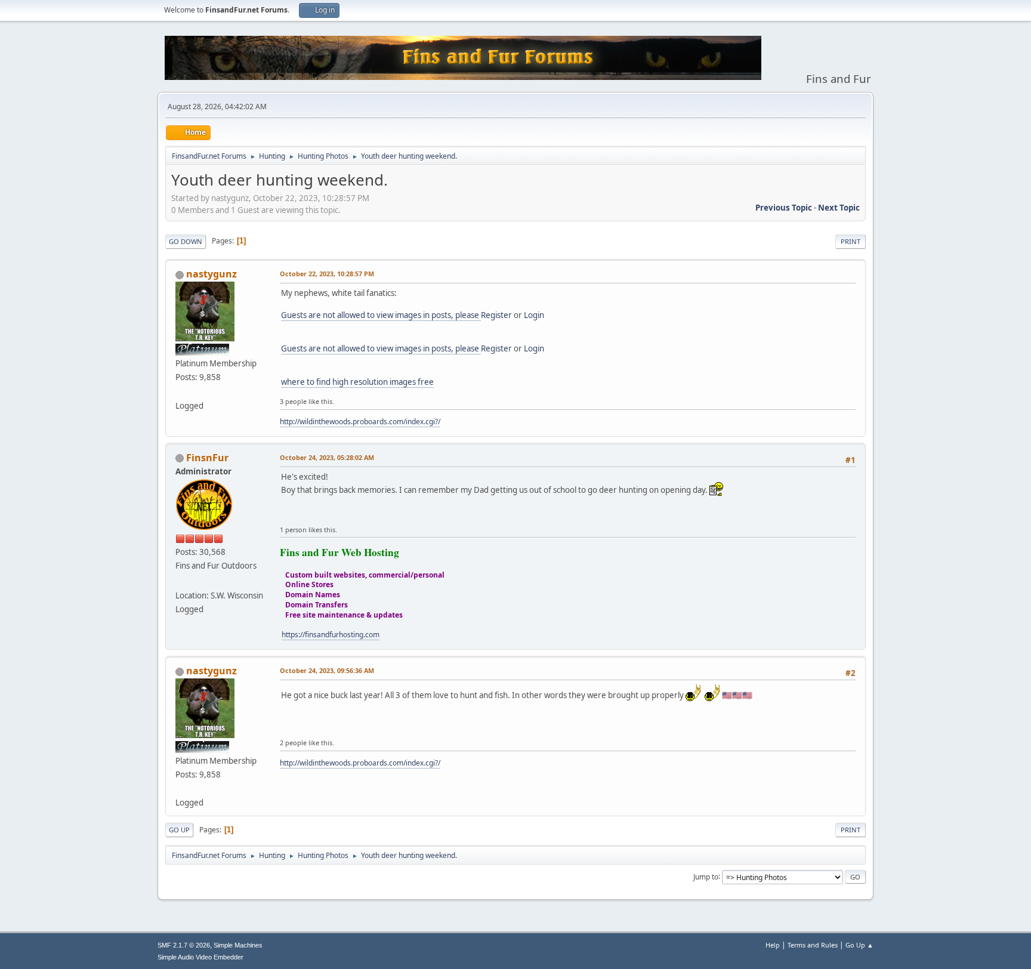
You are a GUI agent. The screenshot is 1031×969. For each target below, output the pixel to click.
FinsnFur (207, 457)
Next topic (839, 207)
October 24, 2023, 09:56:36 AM (327, 670)
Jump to (705, 876)
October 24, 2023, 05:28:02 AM (327, 457)
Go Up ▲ (859, 944)
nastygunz (211, 273)
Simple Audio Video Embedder (200, 957)
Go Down (185, 241)
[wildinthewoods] (180, 390)
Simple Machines (238, 945)
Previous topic (783, 207)
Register (496, 315)
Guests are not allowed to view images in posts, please (381, 315)
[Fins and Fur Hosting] (180, 581)
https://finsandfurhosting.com (330, 634)
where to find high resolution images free (357, 382)
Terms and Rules (813, 944)
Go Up (179, 829)
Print (850, 241)
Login (534, 315)
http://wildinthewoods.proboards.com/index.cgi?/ (360, 421)
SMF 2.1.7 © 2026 (184, 945)
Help (772, 944)
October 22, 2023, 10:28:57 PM (327, 273)
